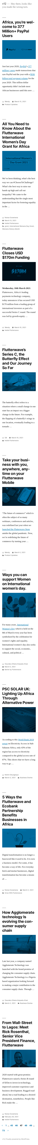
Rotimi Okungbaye (12, 775)
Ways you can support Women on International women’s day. (16, 581)
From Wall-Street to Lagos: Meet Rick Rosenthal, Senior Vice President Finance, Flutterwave (18, 1033)
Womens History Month (11, 229)
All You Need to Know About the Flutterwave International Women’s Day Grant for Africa (16, 135)
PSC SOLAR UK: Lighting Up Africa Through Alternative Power (18, 696)
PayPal (23, 66)
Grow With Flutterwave (13, 893)
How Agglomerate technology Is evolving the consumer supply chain (18, 921)
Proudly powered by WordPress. (18, 1139)
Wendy (7, 101)
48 (26, 1125)
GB (6, 438)
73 (3, 1130)
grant (7, 226)
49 (30, 1125)
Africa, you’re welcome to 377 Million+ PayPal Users (18, 29)
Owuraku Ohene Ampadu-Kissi (16, 664)
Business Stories (26, 778)
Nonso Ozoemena (11, 218)
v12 (4, 3)
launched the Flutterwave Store (16, 529)
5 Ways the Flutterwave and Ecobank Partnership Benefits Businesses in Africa (16, 810)
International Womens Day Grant (22, 226)
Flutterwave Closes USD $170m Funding (16, 253)
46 (16, 1125)
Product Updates (11, 104)
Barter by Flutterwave (13, 670)
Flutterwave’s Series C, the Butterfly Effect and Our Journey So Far (17, 358)
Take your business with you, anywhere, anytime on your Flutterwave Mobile (16, 471)
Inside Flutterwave (12, 223)
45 (11, 1125)
